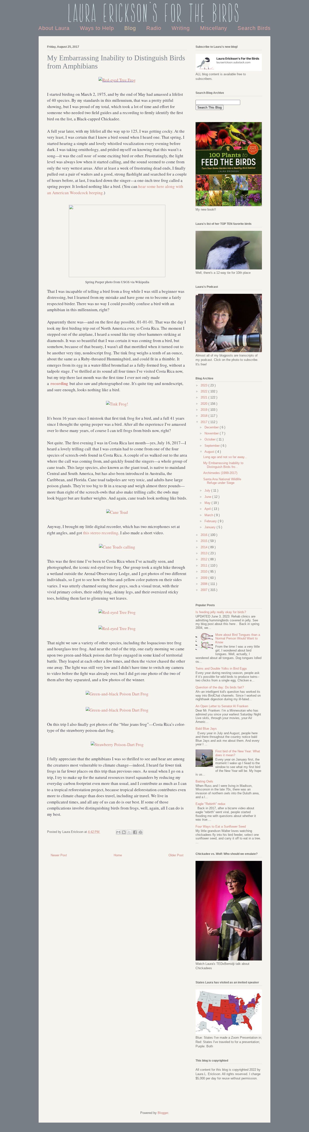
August (209, 451)
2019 (204, 410)
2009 (204, 578)
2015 (204, 541)
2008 (204, 584)
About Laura (54, 28)
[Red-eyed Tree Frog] (117, 80)
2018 (204, 416)
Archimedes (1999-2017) (220, 473)
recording (59, 383)
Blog (131, 28)
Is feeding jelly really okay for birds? (221, 612)
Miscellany (214, 28)
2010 (204, 571)
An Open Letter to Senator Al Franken (222, 706)
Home (118, 855)
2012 (204, 559)
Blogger (163, 1113)
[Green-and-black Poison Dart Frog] (117, 694)
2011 (204, 565)
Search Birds (254, 28)
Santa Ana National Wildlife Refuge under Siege (222, 481)
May (207, 503)
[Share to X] (129, 832)
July (207, 490)
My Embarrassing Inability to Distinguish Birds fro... (223, 465)
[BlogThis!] (123, 832)
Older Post (176, 855)
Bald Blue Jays (206, 728)
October (210, 439)
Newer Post (59, 855)
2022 (204, 391)
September (212, 445)
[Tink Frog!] (117, 404)
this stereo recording (100, 532)
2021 (204, 397)
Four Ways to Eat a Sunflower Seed (221, 826)
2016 (204, 535)
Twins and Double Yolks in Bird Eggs (221, 668)
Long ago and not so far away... (225, 457)
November (212, 433)
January (210, 527)
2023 (204, 385)
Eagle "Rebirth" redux (210, 804)
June (208, 497)
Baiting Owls (204, 781)
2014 (204, 547)
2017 (204, 422)
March (209, 515)
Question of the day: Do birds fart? (220, 687)
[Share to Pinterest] (140, 832)
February (211, 521)
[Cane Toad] (117, 512)
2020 (204, 403)
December (212, 427)
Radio (154, 28)
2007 (204, 590)
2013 (204, 553)
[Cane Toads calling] (117, 547)
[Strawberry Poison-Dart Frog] (117, 744)
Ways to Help (98, 28)
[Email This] (118, 832)
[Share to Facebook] (135, 832)
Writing (181, 28)
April (208, 509)
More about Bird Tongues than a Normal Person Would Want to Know (237, 638)
